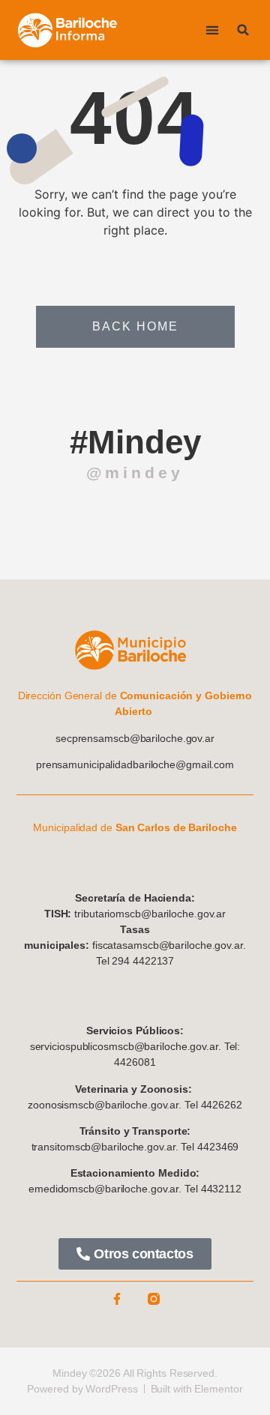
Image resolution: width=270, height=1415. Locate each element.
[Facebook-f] (117, 1299)
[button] (212, 30)
